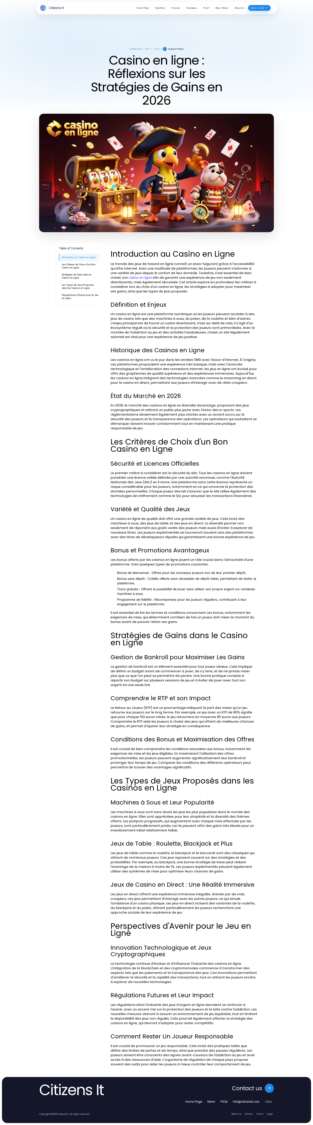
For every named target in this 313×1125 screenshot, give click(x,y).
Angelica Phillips (176, 49)
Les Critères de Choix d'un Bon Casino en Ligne (79, 266)
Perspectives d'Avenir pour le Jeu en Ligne (80, 296)
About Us (236, 1114)
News (211, 1102)
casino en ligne (140, 278)
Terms (259, 1114)
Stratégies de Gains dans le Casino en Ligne (76, 276)
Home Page (193, 1102)
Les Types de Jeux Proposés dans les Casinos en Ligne (78, 286)
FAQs (224, 1102)
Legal (270, 1114)
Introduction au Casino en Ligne (79, 257)
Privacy (249, 1114)
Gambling (135, 49)
